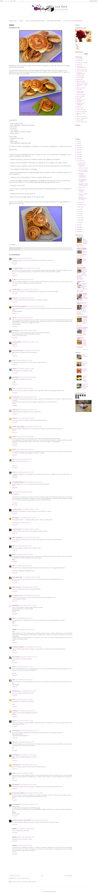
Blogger (54, 891)
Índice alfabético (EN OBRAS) (54, 21)
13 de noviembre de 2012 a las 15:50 (39, 820)
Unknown (14, 418)
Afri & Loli (14, 742)
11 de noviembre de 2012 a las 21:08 (25, 630)
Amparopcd (15, 711)
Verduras (79, 120)
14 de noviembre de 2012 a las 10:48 (25, 829)
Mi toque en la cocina (17, 595)
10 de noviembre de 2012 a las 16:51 (25, 369)
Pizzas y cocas (80, 110)
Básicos (78, 61)
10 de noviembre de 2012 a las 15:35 (24, 318)
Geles (13, 546)
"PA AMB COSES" (84, 260)
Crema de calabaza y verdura (82, 194)
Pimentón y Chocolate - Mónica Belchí (21, 820)
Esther (13, 472)
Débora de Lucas (16, 587)
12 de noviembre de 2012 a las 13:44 (28, 731)
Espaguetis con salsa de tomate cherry (83, 184)
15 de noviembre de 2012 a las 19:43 (25, 837)
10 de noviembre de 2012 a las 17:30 (33, 427)
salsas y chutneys (81, 118)
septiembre (81, 205)
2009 (78, 229)
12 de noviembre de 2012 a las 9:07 (26, 711)
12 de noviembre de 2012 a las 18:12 (29, 765)
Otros (78, 90)
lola (13, 459)
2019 (78, 143)
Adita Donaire (15, 691)
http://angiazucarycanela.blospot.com (21, 523)
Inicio (42, 876)
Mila (13, 566)
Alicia (13, 699)
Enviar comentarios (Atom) (22, 878)
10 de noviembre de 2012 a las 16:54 (23, 388)
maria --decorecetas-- (17, 537)
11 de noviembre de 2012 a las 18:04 (31, 595)
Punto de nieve (15, 397)
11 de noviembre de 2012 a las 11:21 (31, 537)
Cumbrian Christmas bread (84, 370)
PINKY (13, 680)
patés (78, 106)
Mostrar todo (85, 349)
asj (78, 47)
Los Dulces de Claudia (17, 350)
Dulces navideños (81, 71)
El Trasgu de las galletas (18, 647)
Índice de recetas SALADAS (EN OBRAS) (35, 21)
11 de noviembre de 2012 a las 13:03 (23, 566)
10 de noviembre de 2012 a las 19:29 (25, 436)
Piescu (13, 618)
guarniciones (80, 81)
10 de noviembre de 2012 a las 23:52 (23, 492)
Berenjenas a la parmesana (82, 165)
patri (13, 258)
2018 (78, 145)
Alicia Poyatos (15, 330)
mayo (79, 213)
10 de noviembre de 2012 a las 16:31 (30, 342)
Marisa (14, 436)
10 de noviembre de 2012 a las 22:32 (24, 472)
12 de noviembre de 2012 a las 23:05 (28, 804)
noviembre (81, 163)
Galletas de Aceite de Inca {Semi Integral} (84, 331)
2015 (78, 152)
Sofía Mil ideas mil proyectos (19, 306)
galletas (78, 79)
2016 (78, 150)
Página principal (13, 21)
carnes (78, 64)
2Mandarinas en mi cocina (81, 303)
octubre (80, 202)
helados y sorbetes (81, 83)
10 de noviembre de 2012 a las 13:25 (24, 279)
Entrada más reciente (14, 876)
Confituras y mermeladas (80, 66)
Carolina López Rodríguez (18, 427)
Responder (14, 264)
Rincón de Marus (16, 765)
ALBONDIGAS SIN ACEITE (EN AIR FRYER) (84, 296)
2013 (78, 156)
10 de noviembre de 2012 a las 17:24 (28, 397)
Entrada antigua (68, 876)
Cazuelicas (79, 258)
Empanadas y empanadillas (80, 73)
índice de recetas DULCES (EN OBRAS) (72, 21)
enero (79, 222)
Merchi (14, 667)
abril (79, 216)
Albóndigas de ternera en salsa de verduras (82, 199)
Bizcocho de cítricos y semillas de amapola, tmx (85, 386)
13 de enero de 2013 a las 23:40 (24, 845)
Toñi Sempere (15, 784)
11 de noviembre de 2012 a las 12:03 (24, 554)
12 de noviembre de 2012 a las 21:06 (33, 793)
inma (13, 388)
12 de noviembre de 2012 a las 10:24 (24, 721)
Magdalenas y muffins (82, 85)
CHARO (14, 279)
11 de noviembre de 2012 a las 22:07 (28, 657)
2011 (78, 225)
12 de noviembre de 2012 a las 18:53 (24, 773)
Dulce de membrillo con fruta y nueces (83, 170)
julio (79, 209)
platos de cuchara (81, 111)
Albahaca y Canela (81, 267)
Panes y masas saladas (80, 92)
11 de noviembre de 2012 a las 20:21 (24, 618)
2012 (78, 159)
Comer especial (16, 731)
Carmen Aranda (16, 289)
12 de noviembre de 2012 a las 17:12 (28, 755)
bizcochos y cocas (81, 62)
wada (13, 318)
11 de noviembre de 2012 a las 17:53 (29, 587)
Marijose (14, 369)
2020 (78, 141)
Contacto (21, 21)
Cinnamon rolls (81, 187)
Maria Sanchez (16, 657)
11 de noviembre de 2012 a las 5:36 (30, 529)
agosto (80, 207)
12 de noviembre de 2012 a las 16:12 (25, 742)
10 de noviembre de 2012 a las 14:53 (35, 306)
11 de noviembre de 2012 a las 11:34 (23, 546)
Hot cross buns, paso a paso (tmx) (84, 364)
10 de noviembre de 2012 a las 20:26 (24, 449)
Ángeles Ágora (15, 605)
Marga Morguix (16, 804)
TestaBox (34, 882)
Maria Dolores (15, 755)
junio (79, 211)
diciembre (80, 161)
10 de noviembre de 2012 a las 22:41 (33, 482)
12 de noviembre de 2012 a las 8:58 (23, 699)
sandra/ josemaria (16, 342)
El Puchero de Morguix (82, 316)
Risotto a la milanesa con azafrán (81, 191)
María (13, 449)
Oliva (13, 360)
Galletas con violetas (83, 168)
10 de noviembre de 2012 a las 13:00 (23, 258)
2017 (78, 148)
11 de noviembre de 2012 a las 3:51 (27, 518)
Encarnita (14, 298)
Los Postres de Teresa (82, 328)
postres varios (80, 116)
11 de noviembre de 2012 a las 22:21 (24, 680)
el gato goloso (80, 237)
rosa (13, 492)
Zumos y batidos (81, 122)
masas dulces (17, 249)
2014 (78, 154)
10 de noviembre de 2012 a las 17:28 (28, 410)
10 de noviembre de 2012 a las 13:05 (31, 268)
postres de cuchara (81, 113)
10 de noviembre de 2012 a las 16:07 (28, 330)
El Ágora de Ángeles (81, 248)
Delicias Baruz (15, 410)
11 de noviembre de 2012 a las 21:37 (32, 647)
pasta (78, 98)
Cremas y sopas (80, 69)
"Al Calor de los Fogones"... (80, 338)
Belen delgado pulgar (17, 577)
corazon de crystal (16, 509)
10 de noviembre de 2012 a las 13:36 (29, 289)
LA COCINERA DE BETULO (18, 482)
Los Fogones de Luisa (17, 268)
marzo (80, 218)
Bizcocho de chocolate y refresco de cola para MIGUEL (82, 175)
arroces (78, 59)
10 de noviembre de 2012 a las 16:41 (23, 360)
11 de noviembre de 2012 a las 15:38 (31, 577)
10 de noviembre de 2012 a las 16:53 (27, 377)
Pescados (79, 108)
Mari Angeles (15, 518)
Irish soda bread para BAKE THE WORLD (82, 181)
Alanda (14, 721)
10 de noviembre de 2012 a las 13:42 (26, 298)
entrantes (79, 78)
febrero (80, 220)
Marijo (13, 554)
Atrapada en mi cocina (80, 282)
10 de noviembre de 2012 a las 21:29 (23, 459)
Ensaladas (79, 76)
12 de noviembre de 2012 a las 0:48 (27, 691)
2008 (78, 231)
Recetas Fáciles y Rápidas (18, 793)
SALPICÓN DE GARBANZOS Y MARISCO (84, 252)
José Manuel (15, 377)
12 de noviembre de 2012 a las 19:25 (28, 784)
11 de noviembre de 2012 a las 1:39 (30, 509)
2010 (78, 227)
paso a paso (79, 94)
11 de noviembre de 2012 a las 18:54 (27, 605)
